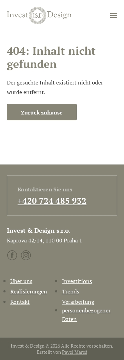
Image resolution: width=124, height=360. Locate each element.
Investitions (77, 281)
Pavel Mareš (74, 352)
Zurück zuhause (42, 112)
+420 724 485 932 (52, 200)
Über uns (21, 281)
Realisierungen (28, 291)
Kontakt (20, 302)
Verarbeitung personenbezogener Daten (86, 310)
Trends (70, 291)
